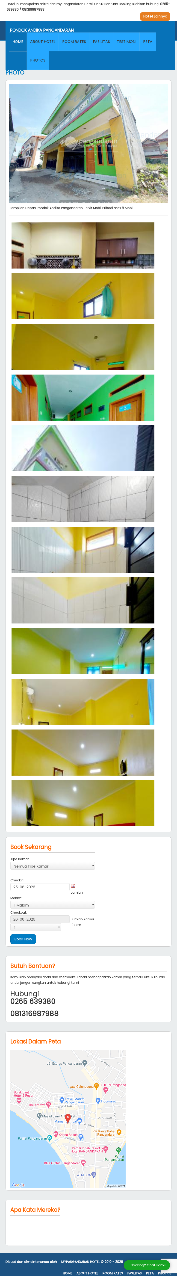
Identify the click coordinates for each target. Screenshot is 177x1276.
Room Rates (74, 41)
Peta (147, 41)
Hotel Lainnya (155, 16)
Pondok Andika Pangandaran (42, 30)
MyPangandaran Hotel (80, 1262)
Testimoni (126, 41)
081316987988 (33, 9)
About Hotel (42, 41)
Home (17, 41)
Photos (37, 60)
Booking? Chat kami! (148, 1265)
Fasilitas (101, 41)
